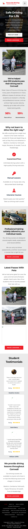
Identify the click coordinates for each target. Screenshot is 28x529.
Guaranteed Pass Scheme (9, 508)
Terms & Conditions (10, 514)
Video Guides (20, 514)
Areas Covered (20, 504)
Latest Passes (5, 510)
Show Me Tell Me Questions (19, 512)
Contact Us (14, 516)
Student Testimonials (14, 506)
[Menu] (24, 3)
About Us (11, 504)
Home (5, 504)
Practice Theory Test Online (18, 510)
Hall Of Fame (21, 508)
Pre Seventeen (6, 512)
